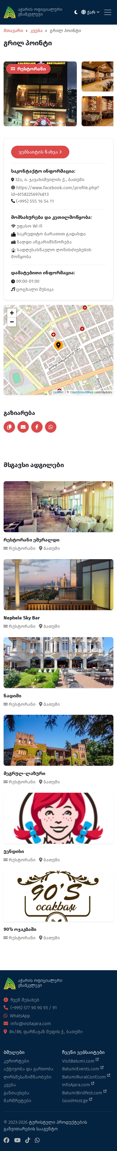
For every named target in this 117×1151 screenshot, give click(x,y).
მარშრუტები (17, 1100)
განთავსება (16, 1093)
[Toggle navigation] (107, 12)
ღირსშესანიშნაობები (27, 1077)
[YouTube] (17, 1140)
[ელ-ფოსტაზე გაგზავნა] (23, 427)
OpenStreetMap (81, 392)
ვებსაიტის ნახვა (39, 152)
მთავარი (13, 30)
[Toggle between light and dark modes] (76, 12)
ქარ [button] (91, 12)
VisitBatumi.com (79, 1061)
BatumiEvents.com (81, 1069)
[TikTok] (27, 1140)
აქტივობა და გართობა (28, 1069)
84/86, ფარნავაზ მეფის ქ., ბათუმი (45, 1031)
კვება (36, 30)
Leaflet (58, 392)
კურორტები (16, 1061)
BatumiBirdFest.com (83, 1093)
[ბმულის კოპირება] (9, 427)
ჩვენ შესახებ (24, 1000)
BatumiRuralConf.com (84, 1077)
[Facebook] (6, 1140)
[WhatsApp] (37, 1140)
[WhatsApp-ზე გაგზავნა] (50, 427)
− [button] (12, 322)
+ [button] (12, 313)
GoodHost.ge (75, 1100)
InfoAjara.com (76, 1084)
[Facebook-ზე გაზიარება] (37, 427)
